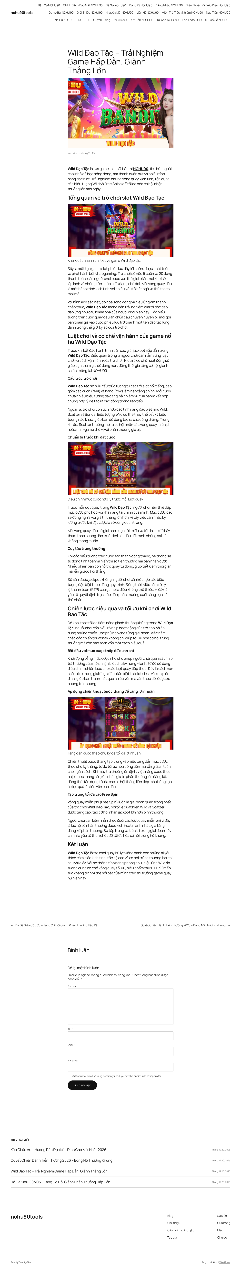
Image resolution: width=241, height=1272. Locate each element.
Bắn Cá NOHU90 (49, 5)
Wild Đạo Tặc (96, 307)
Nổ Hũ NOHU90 (65, 20)
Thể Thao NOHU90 (194, 20)
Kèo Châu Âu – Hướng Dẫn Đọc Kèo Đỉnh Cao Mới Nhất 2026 (58, 1150)
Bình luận (73, 986)
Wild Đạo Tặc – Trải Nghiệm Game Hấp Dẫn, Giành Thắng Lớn (59, 1171)
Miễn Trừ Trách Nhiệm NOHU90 (182, 12)
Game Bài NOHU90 (61, 12)
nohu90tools (22, 12)
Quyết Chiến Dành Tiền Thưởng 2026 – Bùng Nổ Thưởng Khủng (183, 925)
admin (79, 153)
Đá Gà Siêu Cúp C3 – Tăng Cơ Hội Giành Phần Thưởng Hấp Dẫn (57, 925)
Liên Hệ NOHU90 (148, 12)
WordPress (224, 1262)
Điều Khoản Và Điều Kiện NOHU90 (208, 5)
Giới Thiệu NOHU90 (89, 12)
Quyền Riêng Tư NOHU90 (110, 20)
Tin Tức (91, 153)
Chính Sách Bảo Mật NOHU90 (83, 5)
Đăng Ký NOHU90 (140, 5)
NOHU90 (84, 20)
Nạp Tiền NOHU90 (218, 12)
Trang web (73, 1060)
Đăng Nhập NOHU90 (169, 5)
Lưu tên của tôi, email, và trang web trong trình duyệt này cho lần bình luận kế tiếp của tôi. (116, 1076)
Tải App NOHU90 (168, 20)
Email (71, 1044)
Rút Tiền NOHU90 (141, 20)
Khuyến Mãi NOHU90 (119, 12)
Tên (70, 1029)
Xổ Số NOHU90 (220, 20)
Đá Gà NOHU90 (116, 5)
